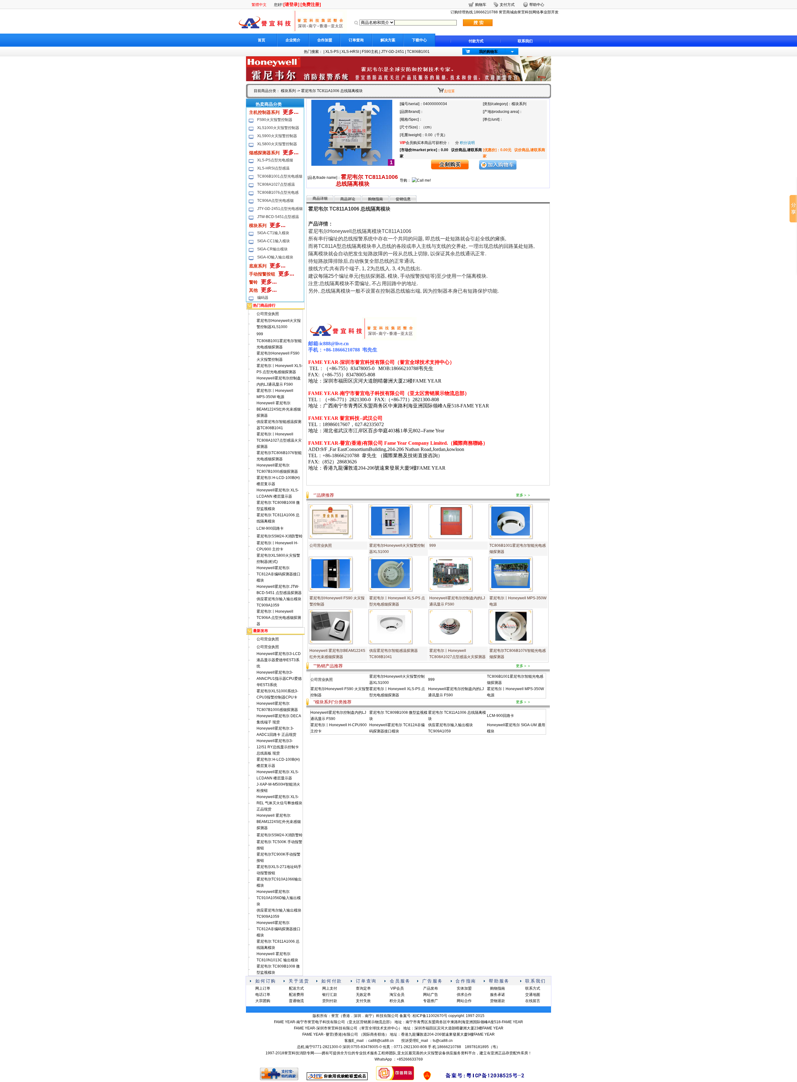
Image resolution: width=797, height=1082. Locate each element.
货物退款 (497, 1001)
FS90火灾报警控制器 (274, 120)
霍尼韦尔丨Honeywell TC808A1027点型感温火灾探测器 (279, 440)
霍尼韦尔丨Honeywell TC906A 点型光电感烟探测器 (279, 617)
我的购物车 (488, 51)
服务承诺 (497, 994)
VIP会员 (397, 988)
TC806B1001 (418, 51)
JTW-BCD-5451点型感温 (278, 217)
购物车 (480, 4)
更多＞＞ (523, 495)
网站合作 (464, 1001)
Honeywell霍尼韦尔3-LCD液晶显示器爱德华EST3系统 (279, 660)
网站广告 (430, 994)
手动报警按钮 (262, 274)
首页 (261, 40)
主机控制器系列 (264, 112)
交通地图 (532, 994)
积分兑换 (396, 1001)
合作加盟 (324, 40)
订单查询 (356, 40)
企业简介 (292, 40)
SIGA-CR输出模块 (272, 249)
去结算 (449, 91)
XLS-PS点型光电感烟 (275, 160)
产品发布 (430, 988)
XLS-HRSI (350, 51)
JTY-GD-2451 (392, 51)
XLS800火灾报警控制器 (277, 144)
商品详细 (320, 198)
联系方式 (532, 988)
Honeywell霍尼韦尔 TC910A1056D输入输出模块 (279, 897)
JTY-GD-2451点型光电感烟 (280, 209)
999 (260, 334)
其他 (253, 290)
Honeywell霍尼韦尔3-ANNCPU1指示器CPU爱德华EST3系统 (279, 678)
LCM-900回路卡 (270, 528)
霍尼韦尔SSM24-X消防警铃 (280, 536)
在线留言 (532, 1001)
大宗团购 (262, 1001)
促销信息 (403, 199)
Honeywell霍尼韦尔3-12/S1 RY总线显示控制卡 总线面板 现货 (278, 747)
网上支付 (329, 988)
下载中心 (419, 40)
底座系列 (257, 265)
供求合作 (464, 994)
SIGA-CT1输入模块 (273, 233)
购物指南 (375, 199)
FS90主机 (370, 51)
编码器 (262, 297)
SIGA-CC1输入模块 (273, 241)
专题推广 (430, 1001)
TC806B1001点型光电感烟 (279, 176)
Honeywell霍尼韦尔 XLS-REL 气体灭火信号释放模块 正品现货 (279, 803)
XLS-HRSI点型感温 (273, 168)
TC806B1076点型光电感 (278, 192)
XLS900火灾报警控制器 (277, 136)
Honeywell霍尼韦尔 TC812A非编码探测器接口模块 (278, 574)
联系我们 (525, 41)
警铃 (253, 282)
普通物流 (296, 1001)
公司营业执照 (268, 314)
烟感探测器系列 (264, 152)
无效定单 (363, 994)
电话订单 (262, 994)
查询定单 (363, 988)
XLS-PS (332, 51)
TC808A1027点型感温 (276, 184)
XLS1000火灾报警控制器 (278, 128)
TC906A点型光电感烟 (275, 200)
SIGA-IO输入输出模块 (275, 257)
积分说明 (467, 143)
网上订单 (262, 988)
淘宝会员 (396, 994)
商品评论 (347, 199)
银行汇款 (329, 994)
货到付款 (329, 1001)
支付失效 (363, 1001)
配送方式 (296, 988)
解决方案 (387, 40)
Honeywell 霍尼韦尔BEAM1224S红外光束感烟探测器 (279, 409)
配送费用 (296, 994)
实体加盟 (464, 988)
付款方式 (476, 41)
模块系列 (288, 91)
